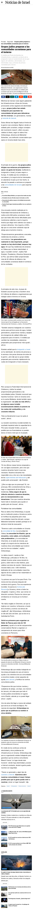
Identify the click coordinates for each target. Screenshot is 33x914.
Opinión (4, 868)
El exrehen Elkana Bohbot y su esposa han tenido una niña (16, 195)
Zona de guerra (6, 807)
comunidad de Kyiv (9, 531)
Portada (3, 42)
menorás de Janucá (9, 118)
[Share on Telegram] (17, 97)
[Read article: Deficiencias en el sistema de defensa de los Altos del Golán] (4, 888)
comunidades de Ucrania (13, 185)
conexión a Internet (7, 774)
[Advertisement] (16, 22)
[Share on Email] (30, 97)
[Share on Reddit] (21, 97)
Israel (8, 786)
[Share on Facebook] (3, 97)
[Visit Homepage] (17, 2)
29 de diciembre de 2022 (7, 67)
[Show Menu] (2, 2)
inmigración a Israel (23, 349)
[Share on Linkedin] (25, 97)
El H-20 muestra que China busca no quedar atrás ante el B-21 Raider (19, 826)
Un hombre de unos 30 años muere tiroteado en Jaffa (15, 198)
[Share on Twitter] (8, 97)
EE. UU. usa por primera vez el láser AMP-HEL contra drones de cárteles (19, 844)
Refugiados (14, 786)
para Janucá (10, 679)
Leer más (6, 822)
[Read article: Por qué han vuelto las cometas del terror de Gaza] (4, 894)
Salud (29, 786)
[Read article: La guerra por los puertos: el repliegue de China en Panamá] (4, 906)
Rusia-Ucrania (22, 786)
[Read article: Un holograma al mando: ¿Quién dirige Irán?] (4, 900)
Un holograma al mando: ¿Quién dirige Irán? (19, 898)
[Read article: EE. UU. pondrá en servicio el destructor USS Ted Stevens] (4, 839)
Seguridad (10, 42)
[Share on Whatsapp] (12, 97)
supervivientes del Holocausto (16, 477)
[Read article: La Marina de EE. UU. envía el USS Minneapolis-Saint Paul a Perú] (4, 833)
